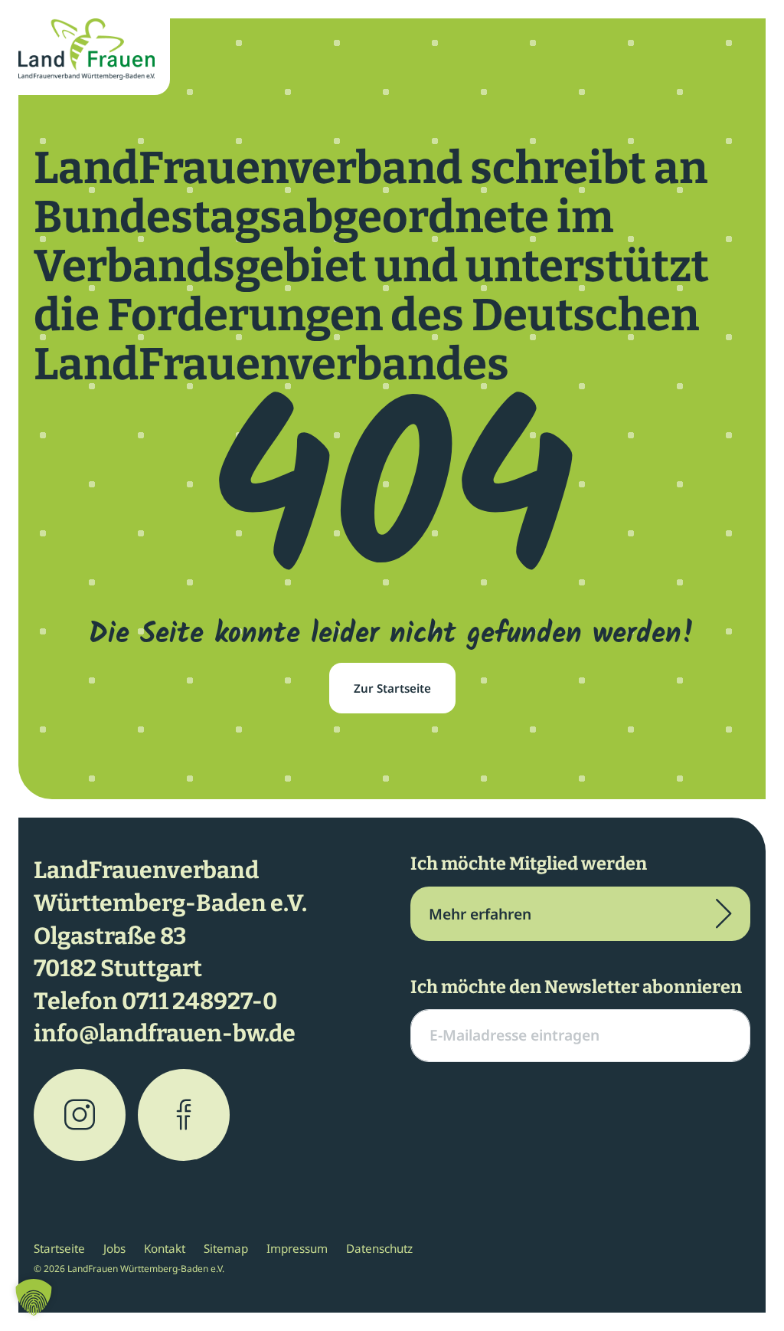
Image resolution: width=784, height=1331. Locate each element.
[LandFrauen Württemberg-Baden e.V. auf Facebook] (184, 1115)
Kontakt (164, 1248)
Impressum (297, 1248)
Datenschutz (379, 1248)
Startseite (59, 1248)
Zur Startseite (392, 688)
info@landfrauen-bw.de (165, 1033)
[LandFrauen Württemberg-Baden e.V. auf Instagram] (80, 1115)
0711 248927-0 (199, 1001)
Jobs (114, 1248)
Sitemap (226, 1248)
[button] (33, 1297)
